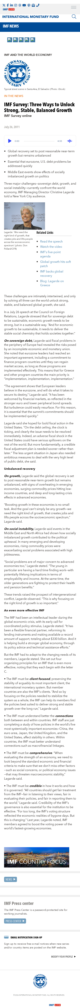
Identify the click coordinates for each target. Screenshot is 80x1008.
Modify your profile (62, 956)
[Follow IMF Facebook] (8, 5)
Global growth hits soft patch (55, 264)
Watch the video (51, 246)
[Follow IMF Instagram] (15, 5)
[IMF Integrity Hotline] (37, 5)
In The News (13, 96)
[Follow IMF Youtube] (24, 5)
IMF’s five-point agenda (50, 254)
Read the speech (51, 241)
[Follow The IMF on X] (3, 5)
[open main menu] (73, 8)
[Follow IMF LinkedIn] (11, 5)
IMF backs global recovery (51, 273)
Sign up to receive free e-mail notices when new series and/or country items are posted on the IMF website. (36, 946)
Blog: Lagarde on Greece (52, 283)
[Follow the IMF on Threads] (19, 5)
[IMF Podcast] (28, 5)
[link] (9, 39)
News (9, 879)
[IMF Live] (55, 1002)
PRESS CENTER (13, 921)
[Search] (74, 16)
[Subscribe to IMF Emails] (33, 5)
